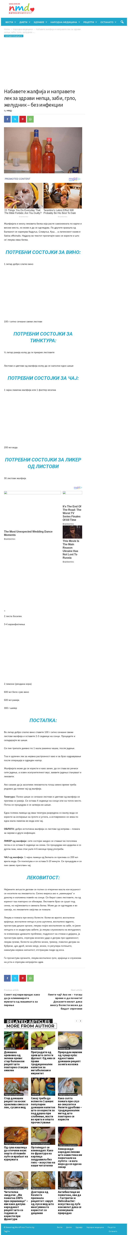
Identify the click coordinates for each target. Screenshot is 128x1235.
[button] (122, 22)
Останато (106, 22)
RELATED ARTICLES (28, 1021)
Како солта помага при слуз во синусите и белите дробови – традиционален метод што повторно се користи (70, 1108)
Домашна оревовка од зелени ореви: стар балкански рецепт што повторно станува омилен (16, 1061)
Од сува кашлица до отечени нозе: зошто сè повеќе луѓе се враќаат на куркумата (16, 1153)
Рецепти (88, 22)
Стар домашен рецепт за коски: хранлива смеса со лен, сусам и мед (16, 1102)
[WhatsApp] (30, 119)
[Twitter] (15, 119)
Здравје (39, 22)
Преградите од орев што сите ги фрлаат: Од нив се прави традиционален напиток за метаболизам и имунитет (43, 1062)
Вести (9, 22)
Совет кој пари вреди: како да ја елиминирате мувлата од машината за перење (22, 1000)
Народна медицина (63, 22)
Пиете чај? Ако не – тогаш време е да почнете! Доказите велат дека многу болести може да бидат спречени (65, 1001)
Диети (23, 22)
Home (7, 29)
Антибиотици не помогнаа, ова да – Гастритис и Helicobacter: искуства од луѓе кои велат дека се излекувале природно (69, 1202)
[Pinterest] (22, 119)
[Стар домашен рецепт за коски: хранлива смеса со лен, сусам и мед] (16, 1087)
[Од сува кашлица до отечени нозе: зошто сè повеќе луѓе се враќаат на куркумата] (16, 1136)
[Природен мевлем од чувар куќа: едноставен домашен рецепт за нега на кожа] (70, 1040)
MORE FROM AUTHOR (30, 1025)
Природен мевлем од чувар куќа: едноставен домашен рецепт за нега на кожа (70, 1058)
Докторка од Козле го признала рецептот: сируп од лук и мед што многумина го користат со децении (42, 1202)
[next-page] (80, 1021)
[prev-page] (76, 1021)
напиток (35, 1094)
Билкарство (10, 1048)
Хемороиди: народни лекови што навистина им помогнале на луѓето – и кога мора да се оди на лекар (70, 1158)
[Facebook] (7, 119)
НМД (9, 110)
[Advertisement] (43, 62)
